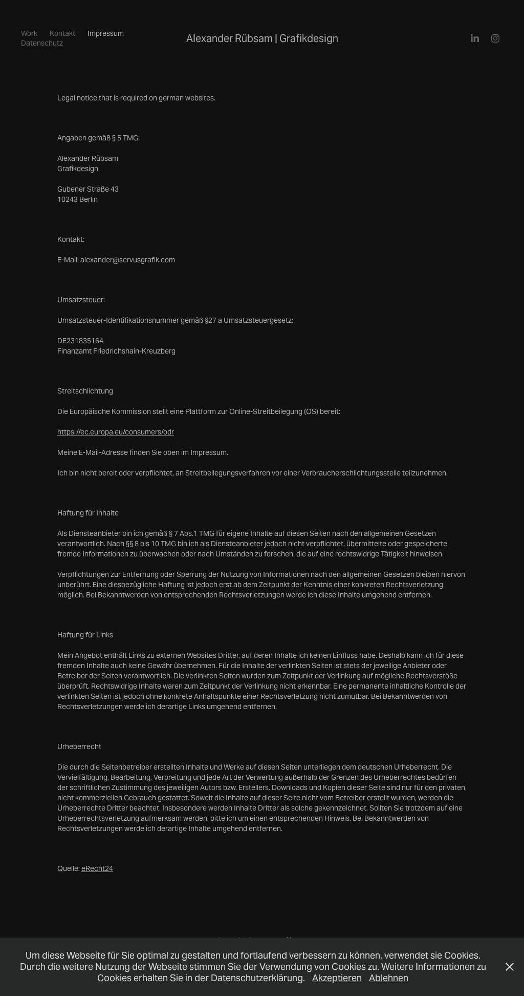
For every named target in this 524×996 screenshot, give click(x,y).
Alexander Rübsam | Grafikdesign (262, 38)
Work (29, 33)
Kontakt (62, 33)
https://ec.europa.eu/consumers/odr (115, 432)
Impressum (106, 33)
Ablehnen (388, 978)
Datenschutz (42, 43)
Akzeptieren (337, 978)
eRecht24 (97, 868)
